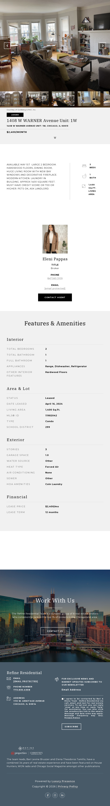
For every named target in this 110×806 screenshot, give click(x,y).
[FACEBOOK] (47, 795)
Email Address (71, 689)
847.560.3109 (55, 278)
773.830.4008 (21, 690)
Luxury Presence (63, 781)
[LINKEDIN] (62, 795)
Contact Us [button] (55, 631)
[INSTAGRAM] (55, 795)
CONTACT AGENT (55, 297)
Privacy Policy (72, 718)
